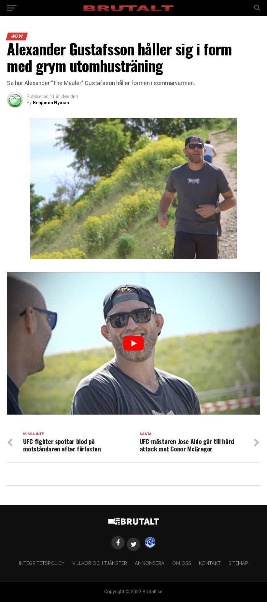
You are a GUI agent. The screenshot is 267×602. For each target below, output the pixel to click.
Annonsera (149, 563)
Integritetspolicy (41, 563)
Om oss (181, 563)
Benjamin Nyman (51, 102)
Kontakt (210, 563)
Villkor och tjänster (99, 563)
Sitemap (238, 563)
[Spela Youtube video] (133, 343)
